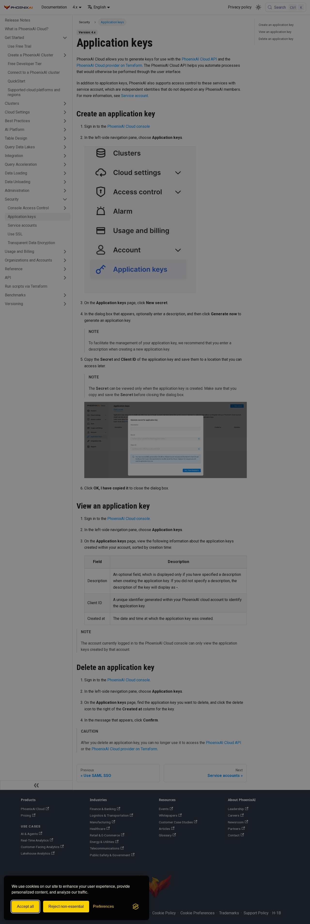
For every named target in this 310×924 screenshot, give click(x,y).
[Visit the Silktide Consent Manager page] (135, 906)
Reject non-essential (66, 906)
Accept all (25, 906)
